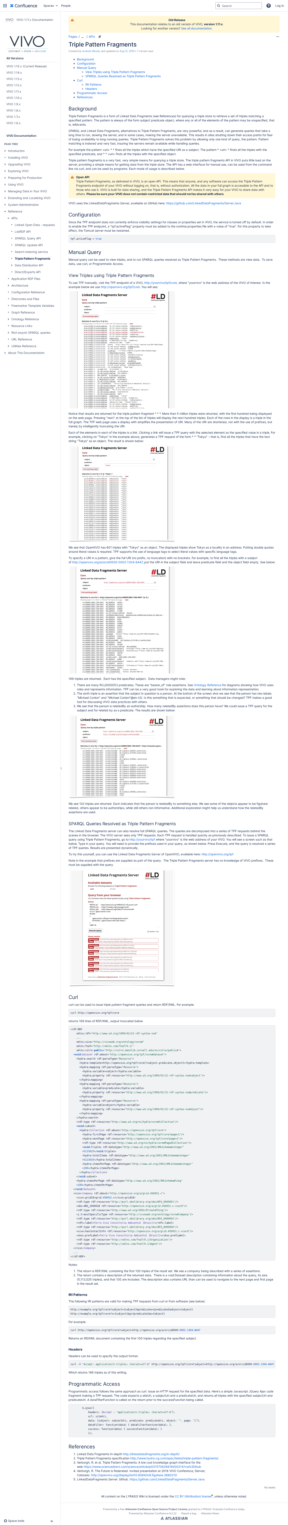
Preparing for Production (25, 177)
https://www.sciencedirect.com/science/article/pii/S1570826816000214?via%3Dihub (142, 1466)
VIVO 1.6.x (13, 123)
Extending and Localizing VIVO (29, 198)
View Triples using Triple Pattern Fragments (115, 72)
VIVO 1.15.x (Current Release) (26, 66)
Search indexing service (31, 252)
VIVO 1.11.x (13, 91)
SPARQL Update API (29, 245)
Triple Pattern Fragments (32, 258)
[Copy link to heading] (98, 109)
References (85, 97)
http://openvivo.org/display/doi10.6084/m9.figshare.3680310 (134, 1475)
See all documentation (196, 28)
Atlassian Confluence (156, 1513)
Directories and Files (25, 299)
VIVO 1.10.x (14, 98)
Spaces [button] (48, 5)
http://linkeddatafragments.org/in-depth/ (151, 1454)
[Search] (218, 5)
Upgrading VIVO (19, 164)
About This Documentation (26, 353)
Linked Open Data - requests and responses (45, 225)
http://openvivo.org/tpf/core (120, 287)
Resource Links (21, 326)
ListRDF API (23, 231)
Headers (91, 88)
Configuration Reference (28, 292)
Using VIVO (16, 184)
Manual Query (86, 67)
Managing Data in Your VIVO (27, 191)
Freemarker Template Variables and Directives (43, 305)
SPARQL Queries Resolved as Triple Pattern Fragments (123, 76)
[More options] (278, 36)
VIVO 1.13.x (14, 79)
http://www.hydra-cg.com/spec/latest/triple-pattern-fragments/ (174, 1458)
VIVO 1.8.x (13, 110)
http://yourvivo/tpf (142, 839)
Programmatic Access (92, 93)
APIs (14, 218)
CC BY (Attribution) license (193, 1496)
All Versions (15, 58)
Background (85, 59)
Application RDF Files (25, 278)
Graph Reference (23, 312)
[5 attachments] (99, 36)
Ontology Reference (25, 319)
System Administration (23, 204)
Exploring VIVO (18, 171)
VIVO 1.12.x (14, 85)
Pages (73, 36)
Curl (79, 80)
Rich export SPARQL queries (30, 332)
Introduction (16, 151)
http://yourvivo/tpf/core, (161, 282)
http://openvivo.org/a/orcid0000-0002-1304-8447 (107, 562)
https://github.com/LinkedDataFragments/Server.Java (203, 203)
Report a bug (188, 1513)
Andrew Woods (91, 51)
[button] (5, 5)
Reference (15, 211)
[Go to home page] (23, 5)
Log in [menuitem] (279, 5)
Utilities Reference (23, 346)
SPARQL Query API (28, 238)
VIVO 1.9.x (13, 104)
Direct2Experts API (28, 272)
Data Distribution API (29, 265)
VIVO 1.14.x (14, 72)
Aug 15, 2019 (127, 51)
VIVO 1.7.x (13, 116)
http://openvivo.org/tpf (217, 854)
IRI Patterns (93, 84)
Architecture (19, 285)
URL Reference (21, 339)
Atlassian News (210, 1513)
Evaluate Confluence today (229, 1509)
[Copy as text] (271, 239)
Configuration (86, 63)
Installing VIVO (18, 157)
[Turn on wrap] (263, 239)
